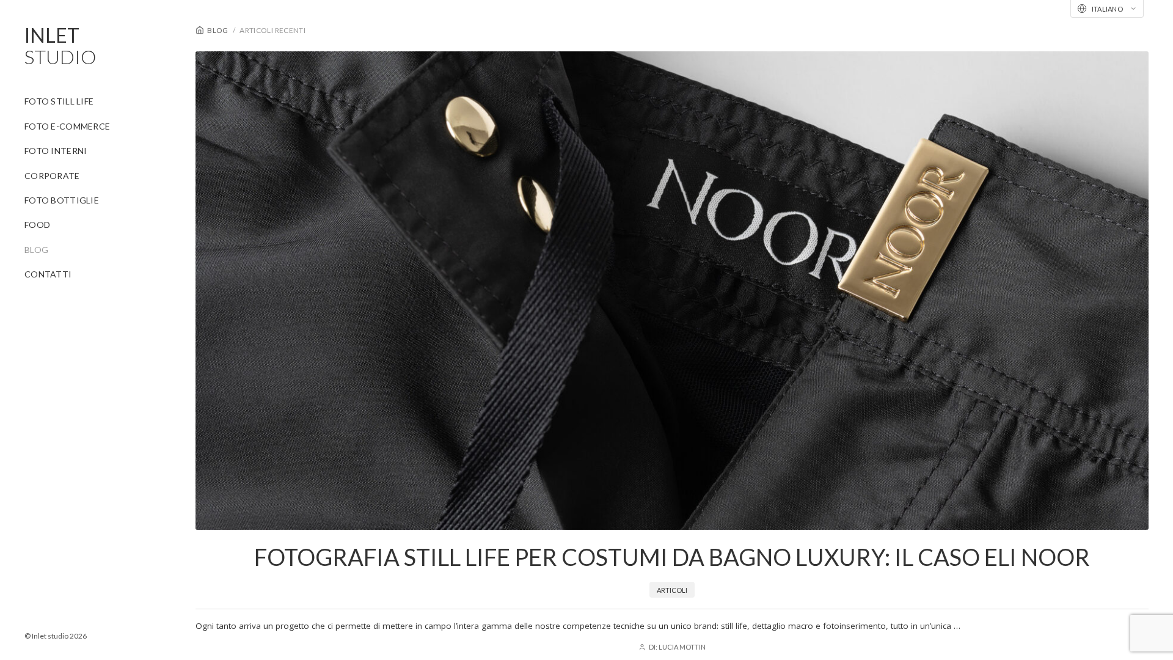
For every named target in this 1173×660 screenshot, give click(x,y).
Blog (36, 249)
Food (37, 224)
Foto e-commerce (67, 126)
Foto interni (55, 150)
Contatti (47, 274)
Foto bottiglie (61, 200)
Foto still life (58, 101)
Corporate (52, 175)
